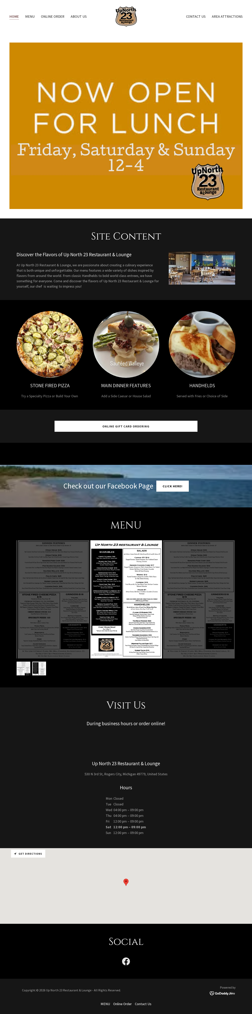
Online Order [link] (52, 16)
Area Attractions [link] (227, 16)
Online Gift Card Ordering (125, 426)
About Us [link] (79, 16)
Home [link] (14, 16)
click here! (173, 486)
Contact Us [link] (196, 16)
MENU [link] (30, 16)
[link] (126, 16)
